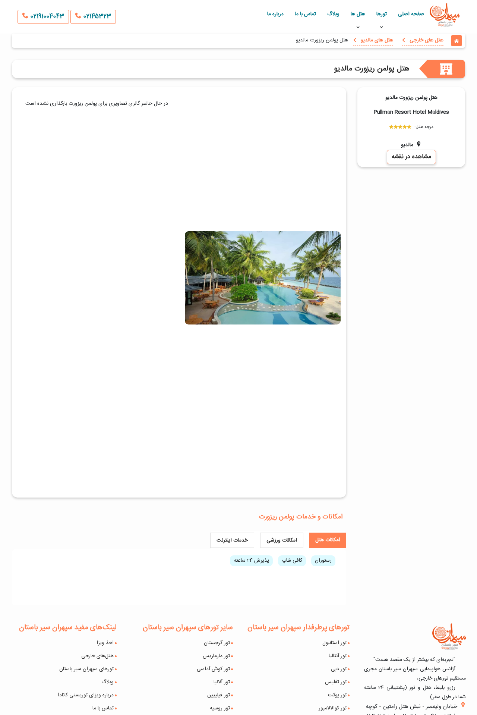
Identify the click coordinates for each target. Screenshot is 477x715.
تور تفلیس (336, 682)
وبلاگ (333, 14)
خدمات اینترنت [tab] (232, 540)
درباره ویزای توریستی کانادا (86, 695)
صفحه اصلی (411, 14)
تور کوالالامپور (333, 708)
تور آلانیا (222, 682)
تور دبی (339, 669)
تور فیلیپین (218, 695)
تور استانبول (334, 643)
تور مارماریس (216, 656)
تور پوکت (337, 695)
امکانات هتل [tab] (327, 540)
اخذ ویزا (105, 643)
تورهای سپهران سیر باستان (86, 669)
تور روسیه (220, 708)
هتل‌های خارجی (97, 656)
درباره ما (275, 14)
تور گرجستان (217, 643)
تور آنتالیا (338, 656)
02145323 (96, 17)
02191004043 (46, 17)
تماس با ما (305, 14)
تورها (381, 14)
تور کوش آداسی (213, 669)
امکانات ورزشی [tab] (281, 540)
